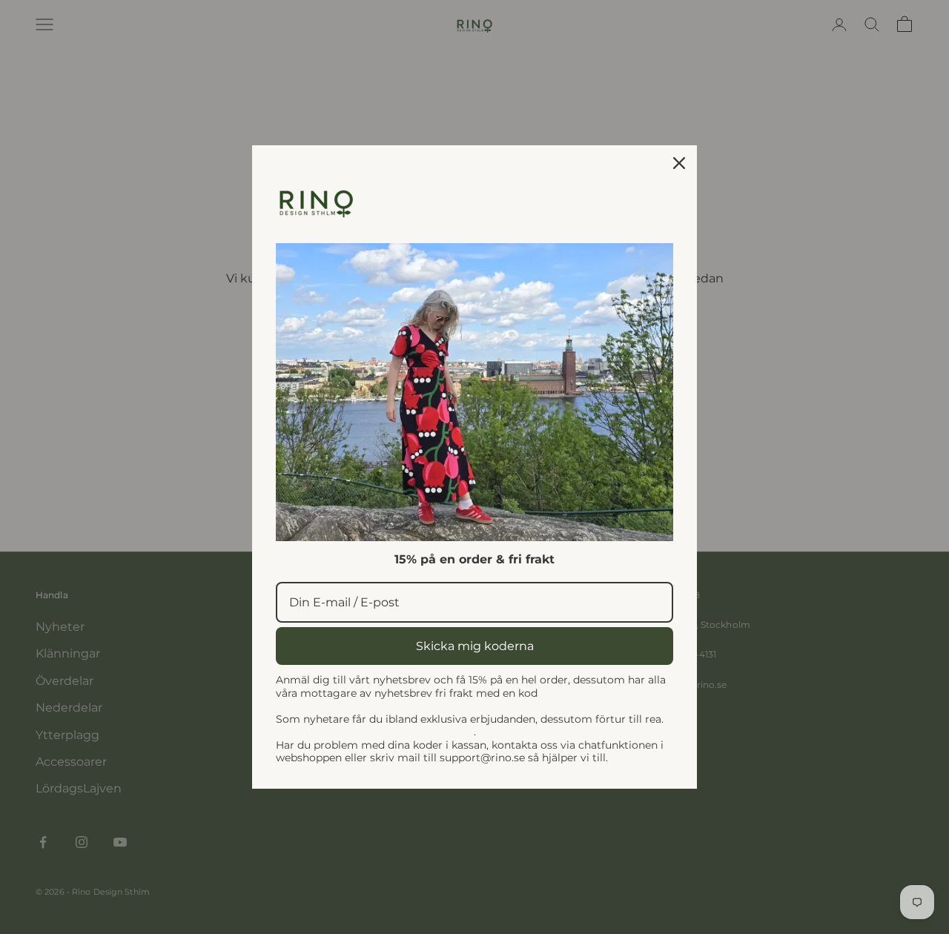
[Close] (679, 163)
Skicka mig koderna (475, 646)
